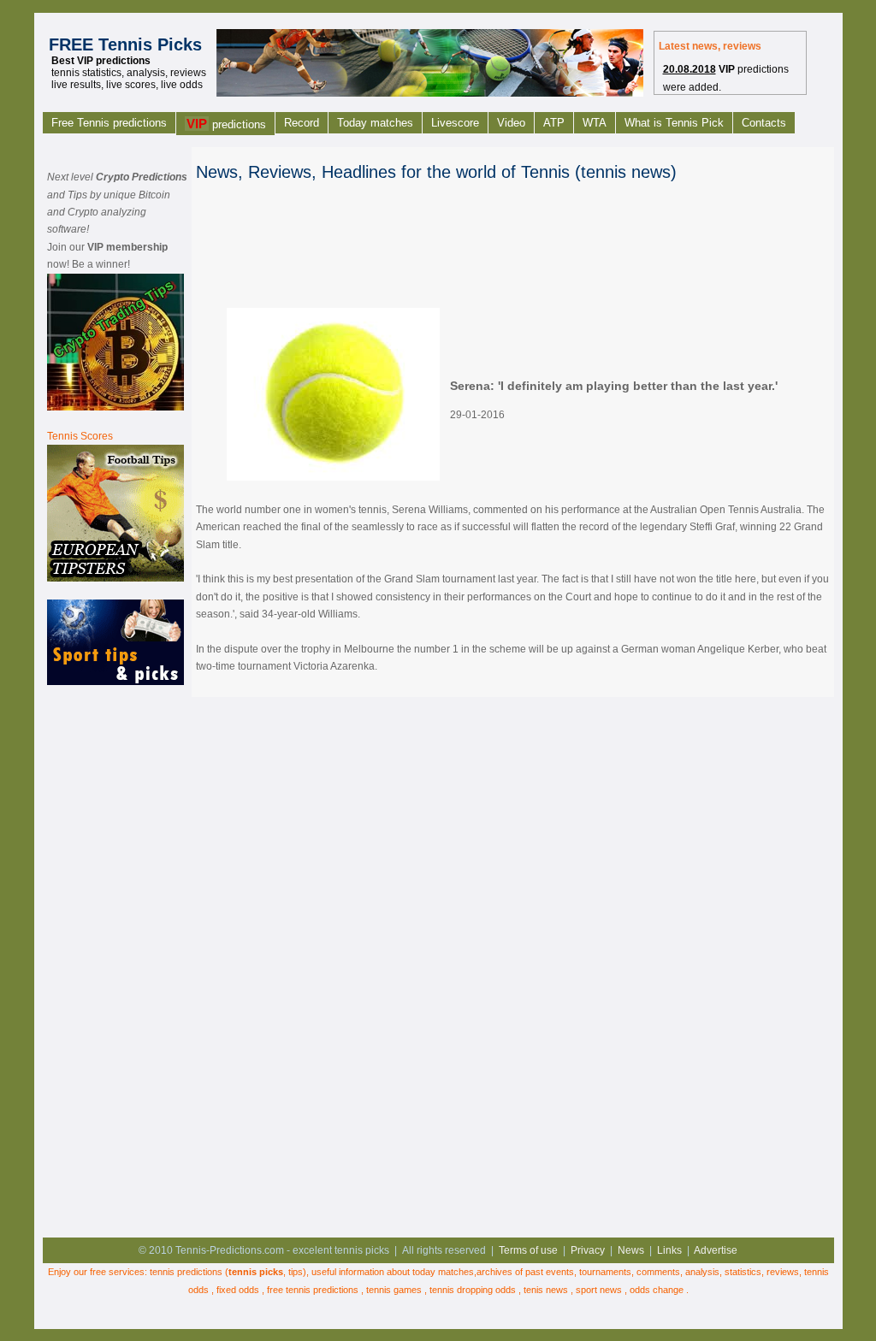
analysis (702, 1272)
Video (511, 122)
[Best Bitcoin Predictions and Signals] (115, 407)
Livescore (455, 122)
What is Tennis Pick (674, 122)
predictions (226, 123)
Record (301, 122)
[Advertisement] (115, 958)
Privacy (588, 1250)
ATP (554, 122)
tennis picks (255, 1272)
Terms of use (528, 1250)
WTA (595, 122)
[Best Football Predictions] (115, 578)
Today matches (375, 122)
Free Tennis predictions (109, 122)
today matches (443, 1272)
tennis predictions (186, 1272)
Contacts (764, 122)
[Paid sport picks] (115, 682)
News (631, 1250)
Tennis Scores (80, 436)
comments (658, 1272)
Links (669, 1250)
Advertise (715, 1250)
